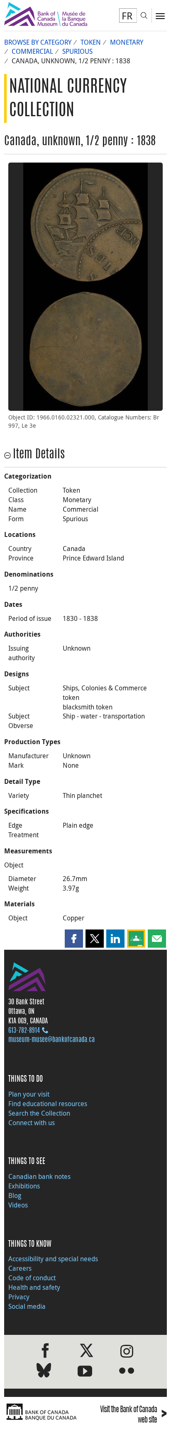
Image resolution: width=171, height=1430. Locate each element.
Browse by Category (37, 42)
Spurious (77, 51)
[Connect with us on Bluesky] (44, 1372)
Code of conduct (32, 1277)
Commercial (32, 51)
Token (91, 42)
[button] (74, 938)
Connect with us (31, 1122)
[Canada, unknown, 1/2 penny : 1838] (85, 225)
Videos (18, 1205)
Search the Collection (39, 1113)
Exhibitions (24, 1185)
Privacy (18, 1296)
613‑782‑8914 (24, 1031)
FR (127, 15)
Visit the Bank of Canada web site (133, 1415)
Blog (14, 1195)
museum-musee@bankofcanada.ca (51, 1040)
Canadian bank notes (39, 1176)
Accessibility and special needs (53, 1258)
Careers (20, 1268)
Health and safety (34, 1287)
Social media (27, 1306)
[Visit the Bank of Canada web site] (42, 1412)
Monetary (126, 42)
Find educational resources (47, 1103)
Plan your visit (28, 1094)
